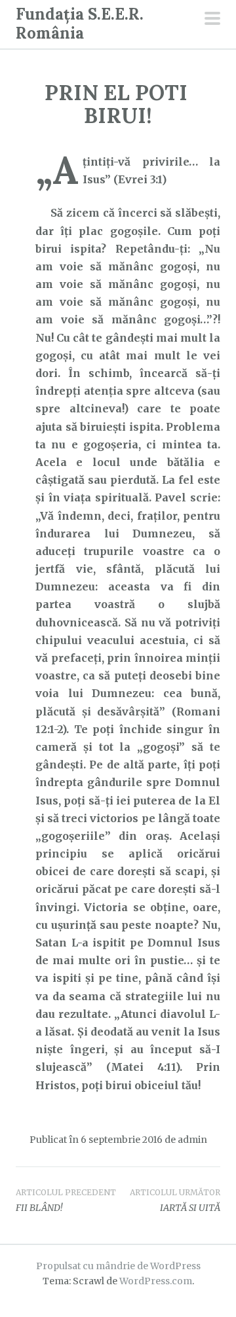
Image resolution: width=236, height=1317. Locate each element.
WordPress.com (155, 1281)
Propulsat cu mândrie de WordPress (118, 1266)
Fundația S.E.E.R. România (80, 23)
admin (192, 1140)
